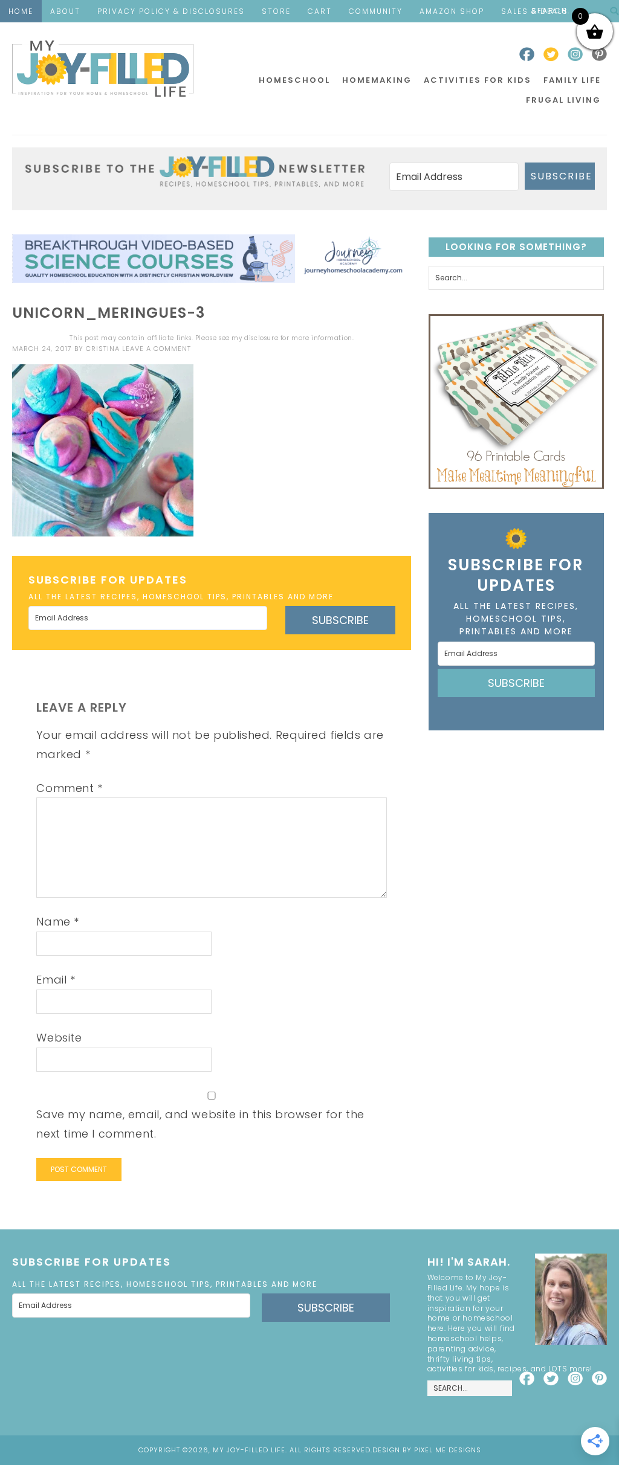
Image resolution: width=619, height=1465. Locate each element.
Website (59, 1037)
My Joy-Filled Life (102, 68)
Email (55, 979)
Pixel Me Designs (447, 1450)
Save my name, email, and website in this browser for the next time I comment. (200, 1124)
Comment (69, 788)
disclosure (261, 338)
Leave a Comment (156, 348)
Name (57, 921)
